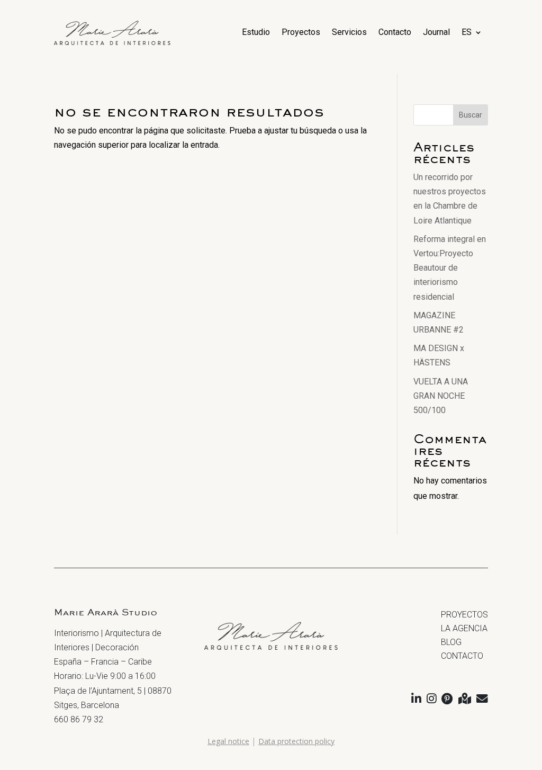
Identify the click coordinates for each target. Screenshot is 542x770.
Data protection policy (296, 741)
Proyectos (301, 32)
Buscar (470, 115)
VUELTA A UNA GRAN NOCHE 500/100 (440, 396)
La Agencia (464, 628)
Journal (436, 32)
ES (467, 32)
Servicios (349, 32)
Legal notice (228, 741)
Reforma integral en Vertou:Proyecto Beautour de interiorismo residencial (449, 268)
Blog (451, 642)
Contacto (394, 32)
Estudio (256, 32)
